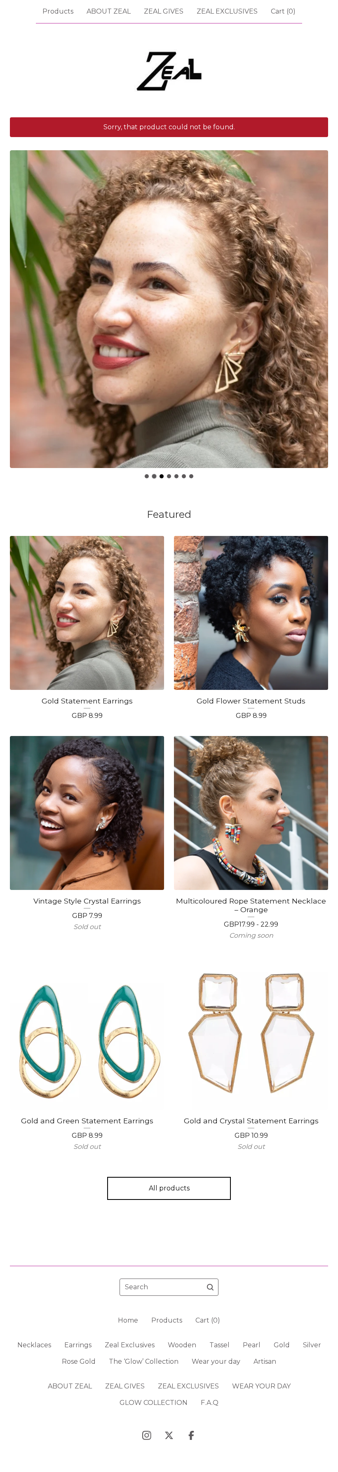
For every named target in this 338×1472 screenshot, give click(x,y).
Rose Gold (79, 1361)
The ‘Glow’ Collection (143, 1361)
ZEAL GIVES (163, 11)
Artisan (265, 1361)
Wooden (182, 1345)
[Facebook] (191, 1435)
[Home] (169, 70)
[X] (169, 1435)
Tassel (219, 1345)
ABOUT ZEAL (109, 11)
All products (169, 1188)
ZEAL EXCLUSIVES (227, 11)
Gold (282, 1345)
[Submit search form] (210, 1287)
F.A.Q (209, 1403)
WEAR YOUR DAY (261, 1386)
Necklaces (34, 1345)
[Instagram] (147, 1435)
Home (128, 1320)
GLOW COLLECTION (154, 1403)
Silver (312, 1345)
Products (57, 11)
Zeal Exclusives (130, 1345)
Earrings (78, 1345)
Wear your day (216, 1361)
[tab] (147, 476)
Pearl (252, 1345)
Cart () (283, 11)
